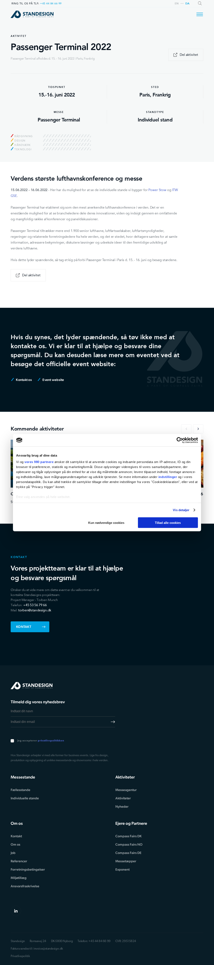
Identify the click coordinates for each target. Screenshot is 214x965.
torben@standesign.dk (34, 610)
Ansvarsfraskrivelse (25, 886)
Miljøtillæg (19, 878)
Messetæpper (125, 861)
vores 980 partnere (39, 462)
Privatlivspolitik (20, 956)
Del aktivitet (189, 55)
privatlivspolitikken (51, 741)
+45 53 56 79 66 (35, 605)
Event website (53, 380)
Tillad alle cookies (168, 522)
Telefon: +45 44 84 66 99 (94, 941)
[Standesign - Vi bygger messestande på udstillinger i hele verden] (32, 14)
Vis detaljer (181, 510)
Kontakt (23, 627)
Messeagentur (126, 790)
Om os (15, 844)
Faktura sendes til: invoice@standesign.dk (37, 948)
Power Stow (157, 190)
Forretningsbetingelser (28, 869)
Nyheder (122, 807)
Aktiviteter (123, 798)
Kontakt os (23, 380)
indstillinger (167, 477)
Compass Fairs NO (129, 844)
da (187, 3)
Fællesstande (20, 790)
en (177, 3)
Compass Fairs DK (128, 836)
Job (13, 853)
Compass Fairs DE (128, 853)
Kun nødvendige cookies (106, 522)
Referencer (19, 861)
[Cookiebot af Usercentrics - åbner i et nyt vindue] (179, 440)
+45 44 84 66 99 (51, 3)
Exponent (122, 869)
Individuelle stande (25, 798)
